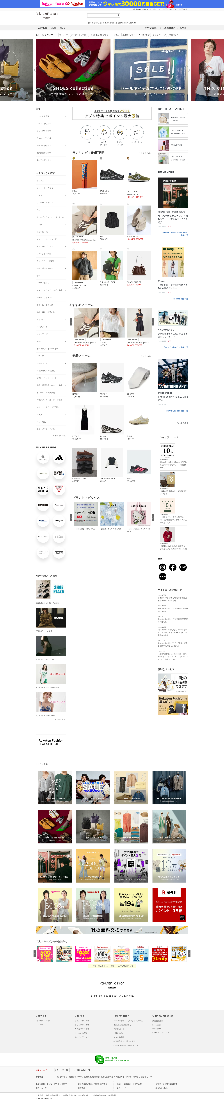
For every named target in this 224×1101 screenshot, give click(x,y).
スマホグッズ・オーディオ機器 (49, 400)
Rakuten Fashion (59, 15)
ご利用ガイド (119, 1029)
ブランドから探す (44, 123)
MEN (53, 27)
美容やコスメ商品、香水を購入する (92, 1084)
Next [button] (188, 70)
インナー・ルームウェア (47, 239)
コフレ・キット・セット (47, 378)
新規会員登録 (157, 1021)
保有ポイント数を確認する (166, 1084)
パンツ (39, 195)
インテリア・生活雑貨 (46, 392)
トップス (40, 180)
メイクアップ (42, 334)
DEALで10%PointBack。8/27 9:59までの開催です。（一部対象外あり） (173, 465)
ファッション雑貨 (44, 254)
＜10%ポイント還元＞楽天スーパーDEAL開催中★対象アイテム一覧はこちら (173, 520)
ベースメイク (42, 327)
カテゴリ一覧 (60, 435)
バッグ (39, 224)
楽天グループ (168, 9)
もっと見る (61, 719)
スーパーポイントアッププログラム (128, 1021)
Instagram (156, 1028)
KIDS (62, 27)
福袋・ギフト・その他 (46, 429)
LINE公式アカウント (160, 1032)
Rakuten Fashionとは (123, 1025)
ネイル (39, 341)
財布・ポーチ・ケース (46, 268)
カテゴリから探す (44, 145)
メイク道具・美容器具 (46, 370)
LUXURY (39, 1024)
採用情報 (112, 1095)
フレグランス (42, 363)
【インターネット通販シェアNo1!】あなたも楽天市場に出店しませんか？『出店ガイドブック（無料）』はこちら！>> (103, 1077)
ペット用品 (41, 422)
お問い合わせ (119, 1033)
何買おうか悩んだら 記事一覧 (176, 347)
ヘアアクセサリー (44, 283)
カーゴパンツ (144, 35)
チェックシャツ (159, 35)
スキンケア (41, 319)
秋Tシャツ (63, 35)
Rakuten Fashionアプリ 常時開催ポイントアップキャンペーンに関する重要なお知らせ (172, 632)
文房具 (39, 414)
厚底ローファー (129, 35)
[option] (73, 70)
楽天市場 (183, 9)
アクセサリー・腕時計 (46, 261)
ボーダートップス (78, 35)
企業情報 (39, 1095)
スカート (40, 210)
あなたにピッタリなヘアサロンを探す (51, 1084)
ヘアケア (40, 356)
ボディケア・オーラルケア (48, 349)
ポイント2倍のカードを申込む (129, 1084)
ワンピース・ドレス (45, 202)
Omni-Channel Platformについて (127, 1045)
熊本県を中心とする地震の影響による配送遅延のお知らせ (112, 22)
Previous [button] (36, 70)
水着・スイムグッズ (45, 305)
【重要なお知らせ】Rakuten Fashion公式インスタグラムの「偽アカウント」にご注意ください (173, 656)
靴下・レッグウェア (45, 246)
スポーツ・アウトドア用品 (48, 407)
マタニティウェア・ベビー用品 (49, 290)
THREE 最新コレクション (99, 35)
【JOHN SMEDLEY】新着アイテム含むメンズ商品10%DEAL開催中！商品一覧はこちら (173, 549)
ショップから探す (44, 131)
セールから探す (43, 116)
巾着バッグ (173, 35)
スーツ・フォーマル (45, 297)
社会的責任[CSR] (99, 1095)
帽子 (38, 275)
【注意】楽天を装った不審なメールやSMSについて (112, 966)
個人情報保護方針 (53, 1095)
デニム (116, 35)
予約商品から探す (44, 153)
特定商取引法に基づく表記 (124, 1041)
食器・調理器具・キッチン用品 (49, 385)
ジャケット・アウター (46, 188)
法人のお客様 (119, 1037)
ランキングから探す (45, 138)
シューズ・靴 (42, 232)
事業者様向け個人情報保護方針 (76, 1095)
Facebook (156, 1025)
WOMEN (42, 27)
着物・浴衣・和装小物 (46, 312)
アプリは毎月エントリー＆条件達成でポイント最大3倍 (165, 28)
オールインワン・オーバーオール (50, 217)
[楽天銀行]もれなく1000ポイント (146, 9)
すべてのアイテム (44, 160)
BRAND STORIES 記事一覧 (177, 410)
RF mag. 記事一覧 (180, 298)
